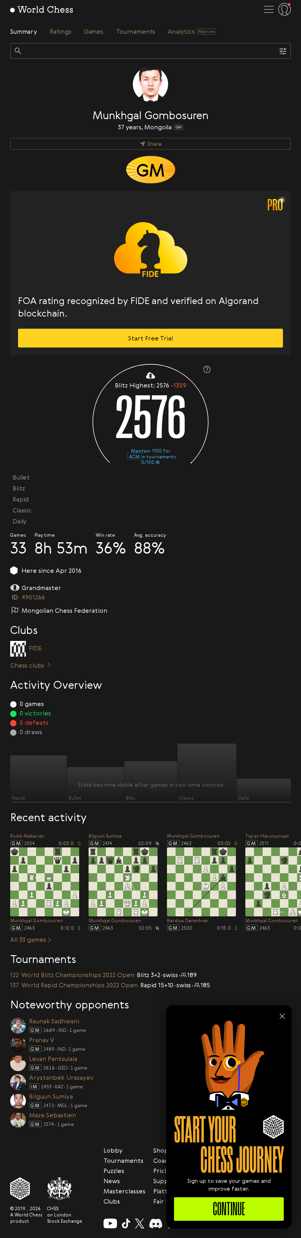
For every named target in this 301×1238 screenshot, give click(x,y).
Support (165, 1180)
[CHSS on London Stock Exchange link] (64, 1188)
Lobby (113, 1150)
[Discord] (155, 1223)
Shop (161, 1150)
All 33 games (28, 939)
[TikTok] (126, 1223)
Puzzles (113, 1170)
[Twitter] (139, 1223)
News (111, 1180)
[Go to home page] (41, 9)
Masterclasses (124, 1191)
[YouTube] (110, 1223)
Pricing (163, 1170)
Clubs (111, 1201)
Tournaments (123, 1160)
